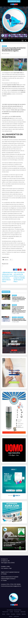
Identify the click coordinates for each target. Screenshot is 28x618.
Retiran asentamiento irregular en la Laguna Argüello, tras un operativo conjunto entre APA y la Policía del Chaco (19, 309)
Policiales (4, 46)
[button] (25, 40)
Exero (20, 610)
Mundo (3, 614)
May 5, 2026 (16, 301)
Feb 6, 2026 (16, 321)
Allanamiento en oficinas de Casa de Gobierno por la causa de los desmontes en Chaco (7, 277)
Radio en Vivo (5, 611)
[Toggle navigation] (22, 40)
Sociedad (13, 614)
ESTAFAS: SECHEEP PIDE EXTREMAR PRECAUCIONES (19, 319)
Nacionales (23, 611)
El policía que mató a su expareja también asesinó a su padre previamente (19, 298)
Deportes (24, 614)
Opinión (10, 616)
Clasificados (16, 616)
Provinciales (20, 317)
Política (8, 614)
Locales (11, 611)
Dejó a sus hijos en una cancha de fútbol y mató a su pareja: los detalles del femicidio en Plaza (19, 277)
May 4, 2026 (16, 313)
